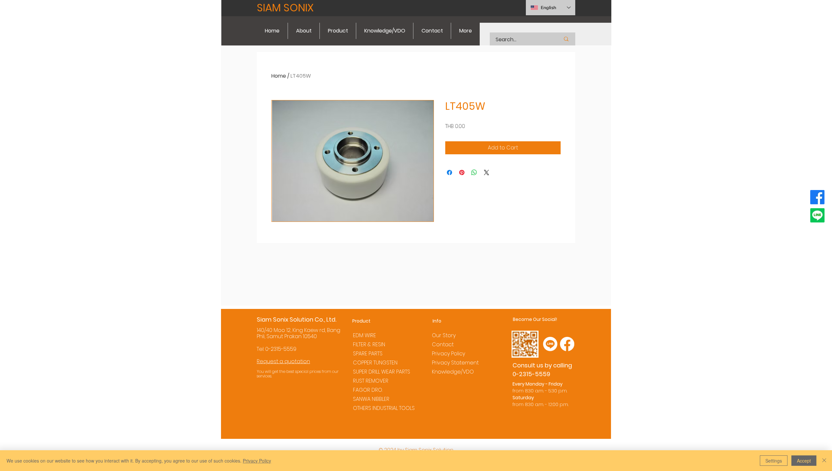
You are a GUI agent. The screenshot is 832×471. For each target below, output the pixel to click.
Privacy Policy (448, 353)
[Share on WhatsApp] (474, 172)
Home (278, 76)
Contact (443, 344)
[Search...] (566, 38)
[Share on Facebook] (449, 172)
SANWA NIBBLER (371, 399)
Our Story (444, 335)
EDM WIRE (364, 335)
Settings (773, 460)
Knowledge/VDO (453, 372)
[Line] (817, 215)
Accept (804, 460)
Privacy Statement (455, 362)
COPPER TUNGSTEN (375, 362)
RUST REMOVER (370, 381)
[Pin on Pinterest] (462, 172)
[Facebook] (817, 197)
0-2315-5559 (280, 349)
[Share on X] (486, 172)
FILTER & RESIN (369, 344)
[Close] (824, 460)
